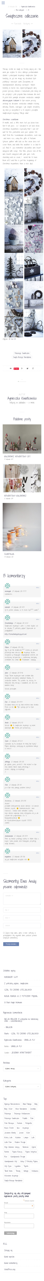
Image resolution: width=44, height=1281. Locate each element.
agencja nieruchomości (12, 1104)
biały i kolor (8, 1109)
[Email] (10, 368)
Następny (27, 23)
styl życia (7, 1166)
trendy (18, 1171)
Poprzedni (17, 23)
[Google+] (21, 368)
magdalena (8, 856)
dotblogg (7, 762)
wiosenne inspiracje (11, 1175)
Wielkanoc (35, 1171)
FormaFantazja (9, 623)
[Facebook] (33, 368)
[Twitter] (27, 368)
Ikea (18, 1128)
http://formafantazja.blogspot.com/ (16, 634)
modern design (20, 1142)
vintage (25, 1171)
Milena (7, 647)
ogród (34, 1147)
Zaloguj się (8, 1250)
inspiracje (26, 1128)
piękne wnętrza (31, 1152)
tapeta (26, 1166)
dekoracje (7, 1113)
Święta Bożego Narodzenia (22, 357)
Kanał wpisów (9, 1256)
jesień (21, 1133)
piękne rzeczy (17, 1152)
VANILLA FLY (29, 1040)
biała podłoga (27, 1104)
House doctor (9, 1128)
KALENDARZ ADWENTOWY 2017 (17, 456)
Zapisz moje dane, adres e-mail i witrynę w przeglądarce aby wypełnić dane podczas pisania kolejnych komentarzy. (20, 935)
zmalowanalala (9, 836)
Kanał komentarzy (10, 1263)
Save (17, 368)
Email (18, 1203)
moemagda (8, 591)
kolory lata (8, 1137)
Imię (5, 1212)
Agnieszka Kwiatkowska (28, 6)
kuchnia (18, 1137)
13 (28, 10)
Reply (37, 587)
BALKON (9, 1027)
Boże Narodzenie (21, 1109)
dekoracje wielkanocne (22, 1113)
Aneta (6, 722)
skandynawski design (17, 1156)
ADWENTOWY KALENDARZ (15, 495)
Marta (6, 1033)
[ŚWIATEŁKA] (22, 527)
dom (31, 1118)
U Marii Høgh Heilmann (13, 1002)
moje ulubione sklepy (11, 1147)
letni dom (8, 1142)
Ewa (6, 702)
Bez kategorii (20, 10)
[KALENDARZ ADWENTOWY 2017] (22, 439)
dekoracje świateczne (22, 353)
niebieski (25, 1147)
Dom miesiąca (9, 1123)
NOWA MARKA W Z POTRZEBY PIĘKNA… (21, 996)
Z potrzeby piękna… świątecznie (16, 983)
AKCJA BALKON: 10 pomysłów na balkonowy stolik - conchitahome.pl (21, 1020)
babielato (7, 607)
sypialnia (17, 1166)
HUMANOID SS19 (11, 977)
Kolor (28, 1133)
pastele (6, 1152)
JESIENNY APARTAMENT (21, 1052)
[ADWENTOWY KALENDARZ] (22, 478)
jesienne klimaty (10, 1133)
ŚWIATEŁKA (9, 554)
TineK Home (8, 1171)
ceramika (33, 1109)
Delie (6, 785)
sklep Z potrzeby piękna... (29, 1161)
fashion (19, 1123)
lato (32, 1137)
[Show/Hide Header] (3, 3)
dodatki (24, 1118)
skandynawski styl (10, 1161)
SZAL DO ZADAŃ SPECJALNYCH (18, 989)
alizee (6, 673)
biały (36, 1104)
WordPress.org (9, 1269)
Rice (5, 1156)
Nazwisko (7, 1222)
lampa (26, 1137)
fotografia (28, 1123)
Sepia (6, 741)
